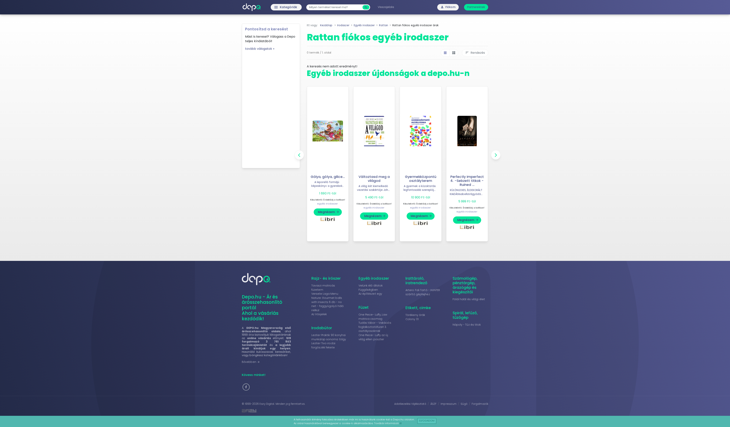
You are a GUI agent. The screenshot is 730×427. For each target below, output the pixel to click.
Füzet (364, 307)
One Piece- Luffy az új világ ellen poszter (373, 337)
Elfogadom (427, 420)
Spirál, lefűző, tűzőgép (465, 315)
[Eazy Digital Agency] (302, 410)
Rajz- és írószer (326, 278)
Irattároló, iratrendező (416, 281)
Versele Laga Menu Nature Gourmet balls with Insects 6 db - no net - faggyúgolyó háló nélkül (327, 302)
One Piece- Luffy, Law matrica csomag (373, 317)
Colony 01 (412, 319)
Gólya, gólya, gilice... (328, 176)
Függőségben (368, 290)
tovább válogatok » (259, 49)
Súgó (464, 404)
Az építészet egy (370, 294)
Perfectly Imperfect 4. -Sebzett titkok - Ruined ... (467, 180)
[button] (246, 387)
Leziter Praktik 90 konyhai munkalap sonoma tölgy (328, 337)
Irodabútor (321, 328)
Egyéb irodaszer (374, 278)
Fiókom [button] (447, 7)
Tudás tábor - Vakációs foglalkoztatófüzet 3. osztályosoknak (375, 327)
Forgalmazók (480, 404)
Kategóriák (278, 7)
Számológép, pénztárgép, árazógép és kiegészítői (465, 285)
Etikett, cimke (418, 307)
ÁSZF (433, 404)
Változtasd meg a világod (374, 178)
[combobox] (335, 7)
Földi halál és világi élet (469, 299)
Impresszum (448, 404)
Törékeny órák (415, 315)
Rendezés (475, 53)
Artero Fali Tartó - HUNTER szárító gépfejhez (422, 292)
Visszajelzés (386, 7)
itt (401, 423)
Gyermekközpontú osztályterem (420, 178)
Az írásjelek (319, 314)
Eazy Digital (266, 404)
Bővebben (251, 362)
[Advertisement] (271, 108)
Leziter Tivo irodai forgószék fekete (323, 345)
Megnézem (328, 212)
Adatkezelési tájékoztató (410, 404)
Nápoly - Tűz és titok (467, 325)
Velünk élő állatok (371, 285)
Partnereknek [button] (476, 7)
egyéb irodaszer (327, 203)
